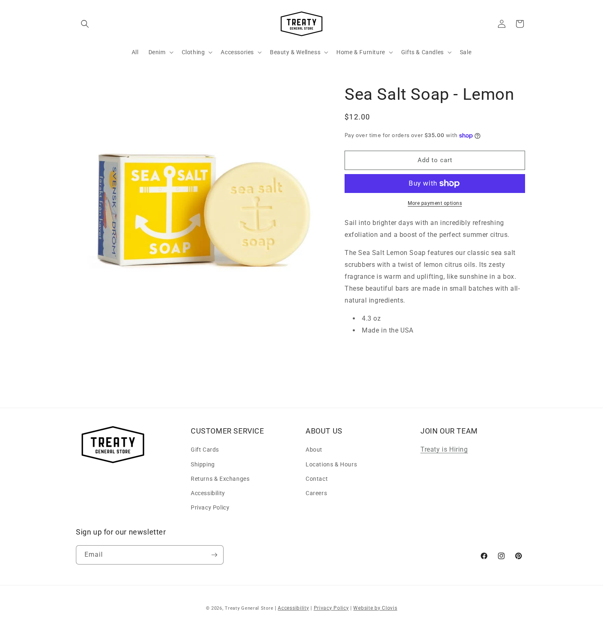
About (314, 449)
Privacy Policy (210, 507)
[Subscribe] (214, 555)
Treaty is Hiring (444, 449)
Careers (316, 493)
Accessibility (208, 493)
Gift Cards (205, 449)
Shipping (203, 464)
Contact (317, 478)
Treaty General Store (249, 608)
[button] (85, 24)
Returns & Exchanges (220, 478)
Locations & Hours (331, 464)
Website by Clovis (375, 608)
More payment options (435, 203)
